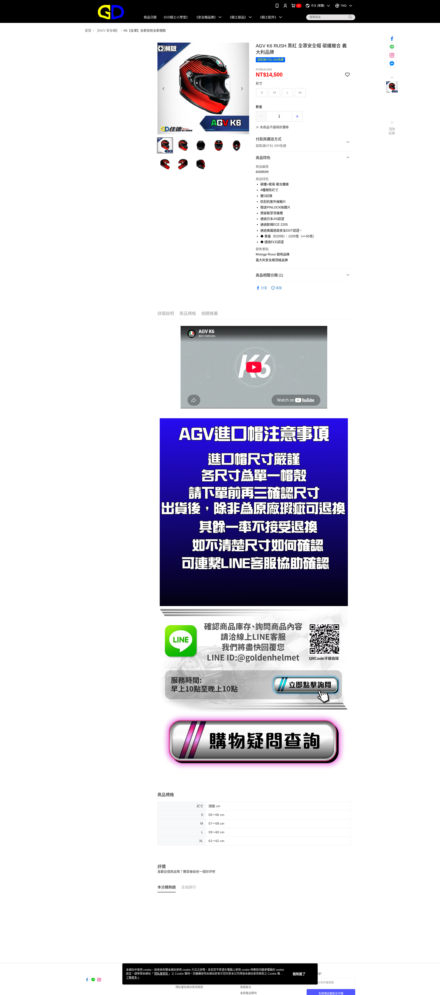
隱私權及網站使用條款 (189, 987)
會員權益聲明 (248, 993)
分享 (264, 288)
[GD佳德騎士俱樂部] (110, 12)
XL (300, 92)
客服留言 (245, 987)
